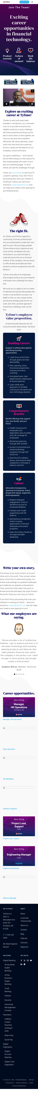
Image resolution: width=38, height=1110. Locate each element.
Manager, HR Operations (12, 719)
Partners (24, 943)
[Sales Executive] (19, 737)
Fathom (8, 996)
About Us (24, 925)
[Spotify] (24, 964)
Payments (7, 1015)
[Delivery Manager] (19, 886)
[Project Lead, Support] (19, 826)
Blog (22, 934)
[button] (14, 674)
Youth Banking (8, 989)
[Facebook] (21, 960)
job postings (17, 173)
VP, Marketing (8, 779)
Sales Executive (9, 749)
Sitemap (31, 1080)
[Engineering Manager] (19, 856)
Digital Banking (9, 960)
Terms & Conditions (21, 1083)
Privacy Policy (10, 1083)
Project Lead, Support (11, 839)
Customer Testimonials (26, 919)
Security (8, 1000)
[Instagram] (28, 960)
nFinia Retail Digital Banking (10, 968)
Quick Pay (9, 1040)
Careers (24, 930)
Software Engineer (10, 809)
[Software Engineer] (19, 796)
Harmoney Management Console (10, 1007)
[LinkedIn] (21, 964)
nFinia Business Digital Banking (8, 979)
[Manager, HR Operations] (19, 707)
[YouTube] (31, 960)
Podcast (24, 938)
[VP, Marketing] (19, 767)
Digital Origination (7, 1045)
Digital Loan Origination (9, 1063)
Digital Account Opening (8, 1054)
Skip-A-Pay (9, 1035)
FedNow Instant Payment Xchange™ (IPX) (9, 1025)
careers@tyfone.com (20, 185)
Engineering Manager (11, 868)
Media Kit (24, 947)
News (23, 914)
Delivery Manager (9, 898)
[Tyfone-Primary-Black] (6, 2)
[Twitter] (24, 960)
